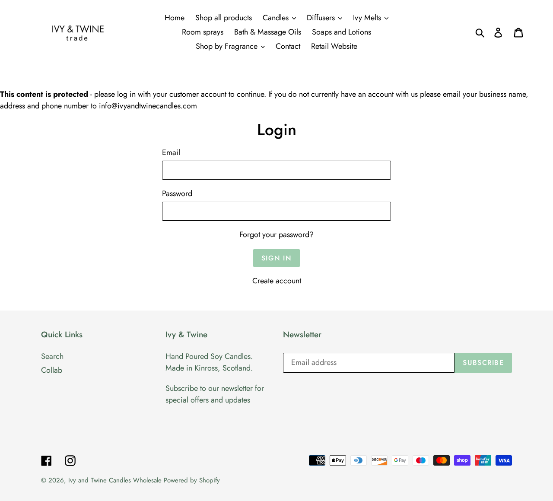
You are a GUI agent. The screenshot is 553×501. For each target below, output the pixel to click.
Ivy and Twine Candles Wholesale (115, 480)
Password (177, 193)
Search (52, 356)
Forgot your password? (276, 234)
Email (171, 152)
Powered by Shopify (192, 480)
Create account (276, 280)
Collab (51, 370)
